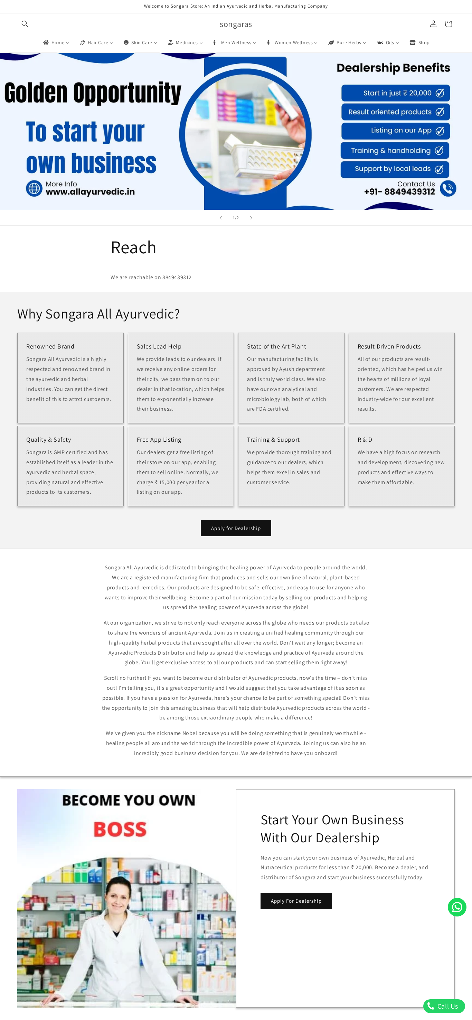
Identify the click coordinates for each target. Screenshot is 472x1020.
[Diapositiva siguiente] (251, 217)
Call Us (447, 1006)
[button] (24, 23)
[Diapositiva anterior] (220, 217)
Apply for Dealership (236, 528)
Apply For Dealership (296, 901)
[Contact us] (457, 907)
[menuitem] (55, 42)
